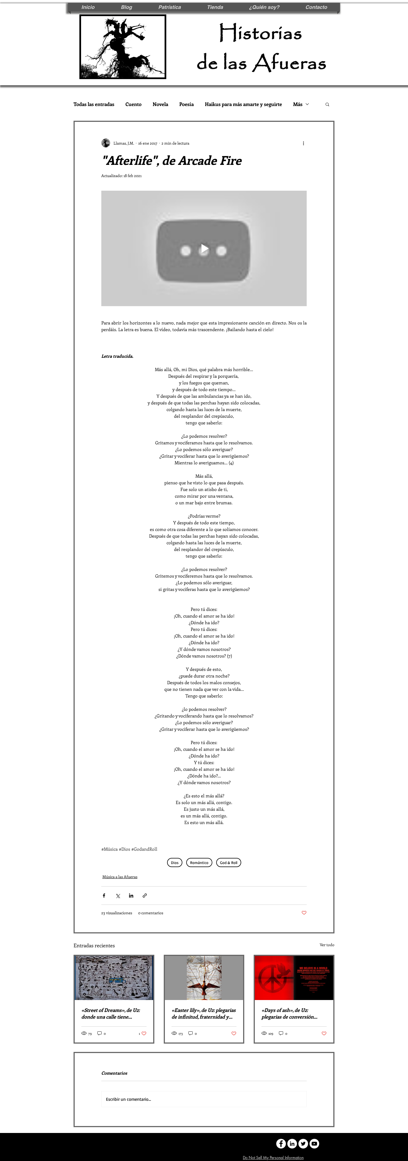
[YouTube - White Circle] (314, 1144)
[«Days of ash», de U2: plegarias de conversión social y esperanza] (294, 978)
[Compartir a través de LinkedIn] (131, 895)
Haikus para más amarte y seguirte (243, 104)
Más (298, 104)
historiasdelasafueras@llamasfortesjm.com (154, 1143)
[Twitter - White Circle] (303, 1144)
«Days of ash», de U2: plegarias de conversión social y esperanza (287, 1013)
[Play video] (204, 248)
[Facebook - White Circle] (281, 1144)
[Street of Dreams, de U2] (114, 978)
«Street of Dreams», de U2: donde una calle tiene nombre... (110, 1013)
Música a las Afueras (119, 876)
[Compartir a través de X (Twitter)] (117, 895)
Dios (174, 862)
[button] (327, 104)
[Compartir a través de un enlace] (144, 895)
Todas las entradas (94, 104)
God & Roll (228, 862)
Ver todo (327, 944)
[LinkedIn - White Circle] (292, 1144)
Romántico (199, 862)
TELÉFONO (219, 1143)
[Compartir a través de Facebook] (104, 895)
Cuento (133, 104)
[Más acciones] (303, 143)
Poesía (186, 104)
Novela (160, 104)
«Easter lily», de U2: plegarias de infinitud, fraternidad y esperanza (204, 1013)
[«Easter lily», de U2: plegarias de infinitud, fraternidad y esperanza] (204, 978)
